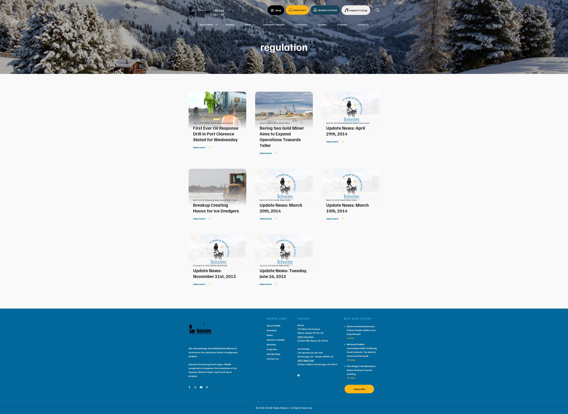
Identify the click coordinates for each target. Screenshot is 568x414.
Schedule (229, 24)
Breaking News (345, 123)
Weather (322, 24)
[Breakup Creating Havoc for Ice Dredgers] (217, 187)
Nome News (227, 123)
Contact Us (363, 24)
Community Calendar (273, 24)
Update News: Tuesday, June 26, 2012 (283, 273)
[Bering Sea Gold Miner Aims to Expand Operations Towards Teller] (284, 110)
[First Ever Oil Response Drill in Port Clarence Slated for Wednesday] (217, 110)
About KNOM (206, 24)
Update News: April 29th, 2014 (345, 130)
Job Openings (273, 353)
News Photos (232, 200)
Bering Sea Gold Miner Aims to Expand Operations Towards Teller (282, 136)
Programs (342, 24)
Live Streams (301, 24)
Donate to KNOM (275, 339)
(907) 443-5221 (305, 336)
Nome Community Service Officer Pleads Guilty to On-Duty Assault (361, 330)
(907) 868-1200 (305, 360)
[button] (216, 24)
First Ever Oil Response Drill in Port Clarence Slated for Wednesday (215, 133)
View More (199, 147)
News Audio (216, 123)
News (248, 24)
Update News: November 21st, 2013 (214, 273)
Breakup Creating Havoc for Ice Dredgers (216, 208)
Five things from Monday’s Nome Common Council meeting (361, 370)
